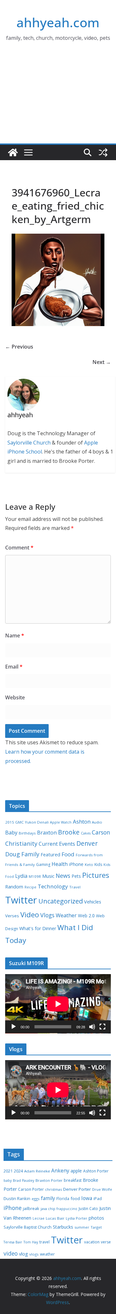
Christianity (21, 843)
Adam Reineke (37, 1171)
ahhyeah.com (58, 22)
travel (44, 1242)
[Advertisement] (58, 101)
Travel (75, 887)
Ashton (82, 821)
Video (29, 914)
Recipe (30, 887)
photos (96, 1218)
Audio (97, 822)
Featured (50, 854)
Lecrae (38, 1218)
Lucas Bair (55, 1218)
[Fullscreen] (102, 1027)
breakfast (73, 1180)
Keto (89, 864)
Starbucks (63, 1227)
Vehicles (92, 901)
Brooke (69, 832)
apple (76, 1171)
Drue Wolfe (102, 1189)
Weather (66, 915)
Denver (87, 843)
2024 (18, 1171)
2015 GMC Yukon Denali (27, 822)
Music (48, 876)
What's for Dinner (37, 928)
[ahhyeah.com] (13, 152)
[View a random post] (103, 152)
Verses (12, 916)
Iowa (86, 1198)
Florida (62, 1198)
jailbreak (31, 1208)
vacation (92, 1242)
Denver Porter (77, 1189)
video (11, 1253)
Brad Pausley (23, 1180)
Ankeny (60, 1170)
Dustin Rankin (17, 1198)
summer (81, 1227)
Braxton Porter (49, 1180)
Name (14, 635)
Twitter (21, 900)
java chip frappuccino (59, 1208)
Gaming (43, 864)
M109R (35, 876)
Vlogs (47, 915)
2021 (8, 1171)
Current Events (57, 843)
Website (15, 697)
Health (60, 864)
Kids (98, 864)
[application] (58, 1003)
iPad (97, 1198)
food (75, 1198)
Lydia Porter (76, 1218)
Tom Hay (31, 1242)
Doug (12, 854)
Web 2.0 (86, 915)
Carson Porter (31, 1189)
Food (68, 854)
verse (106, 1242)
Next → (101, 362)
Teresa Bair (13, 1242)
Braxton (47, 832)
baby (8, 1180)
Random (14, 886)
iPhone (76, 864)
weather (47, 1254)
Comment (19, 547)
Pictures (95, 875)
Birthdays (27, 833)
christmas (53, 1189)
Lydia (21, 875)
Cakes (86, 833)
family (48, 1198)
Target (96, 1227)
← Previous (19, 346)
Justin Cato (88, 1208)
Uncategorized (60, 900)
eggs (36, 1198)
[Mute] (92, 1027)
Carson (101, 832)
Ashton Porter (96, 1171)
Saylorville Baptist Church (28, 1227)
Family (30, 854)
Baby (11, 832)
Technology (53, 886)
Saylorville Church (29, 442)
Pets (76, 876)
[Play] (13, 1027)
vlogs (34, 1254)
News (63, 875)
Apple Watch (61, 822)
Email (14, 666)
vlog (23, 1254)
